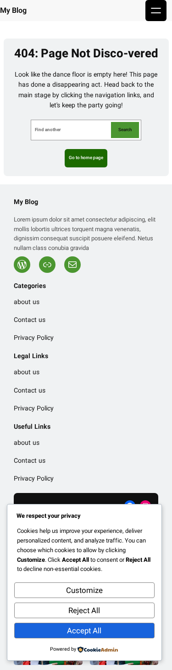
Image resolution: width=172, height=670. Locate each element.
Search (125, 130)
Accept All (84, 631)
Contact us (29, 320)
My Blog (13, 10)
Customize (84, 590)
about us (26, 303)
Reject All (84, 610)
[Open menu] (155, 10)
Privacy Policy (34, 338)
